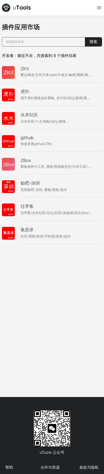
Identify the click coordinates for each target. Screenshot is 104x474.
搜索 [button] (93, 42)
